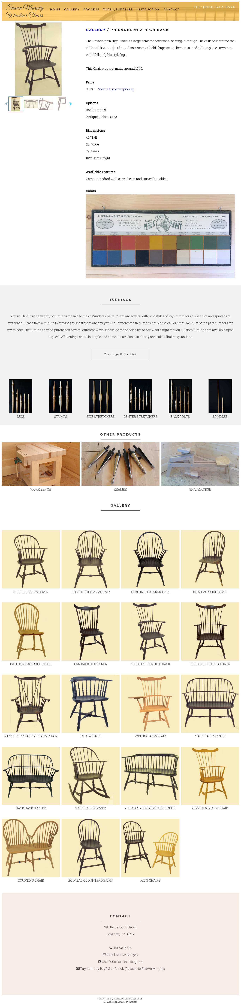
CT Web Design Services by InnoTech (120, 1001)
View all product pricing (116, 89)
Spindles (220, 416)
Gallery (72, 9)
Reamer (120, 489)
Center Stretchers (140, 416)
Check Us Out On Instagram (122, 962)
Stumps (60, 416)
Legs (21, 416)
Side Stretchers (100, 416)
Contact (171, 9)
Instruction (148, 9)
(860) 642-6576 (219, 7)
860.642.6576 (122, 948)
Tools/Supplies (118, 9)
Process (91, 9)
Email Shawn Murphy (122, 955)
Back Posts (180, 416)
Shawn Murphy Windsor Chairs (24, 11)
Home (55, 9)
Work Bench (40, 489)
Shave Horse (200, 489)
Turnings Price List (120, 354)
